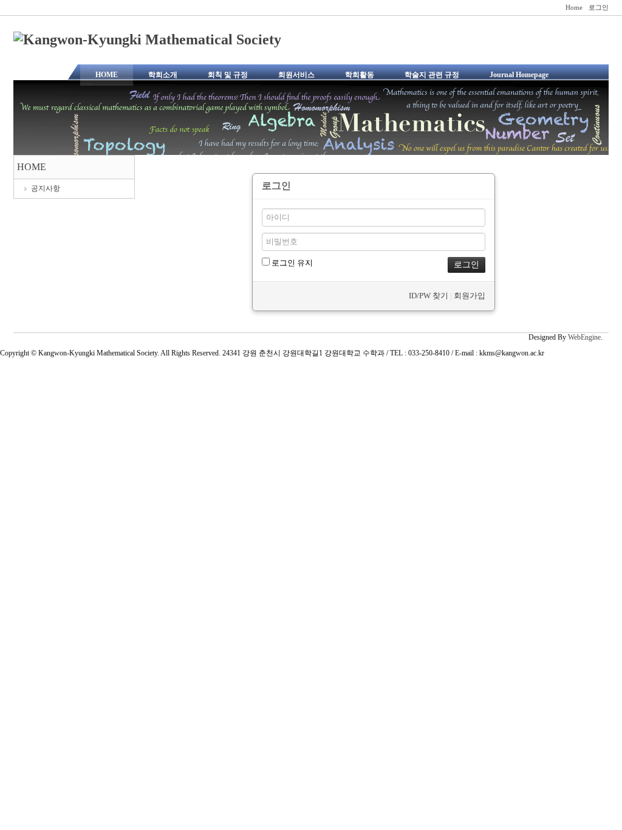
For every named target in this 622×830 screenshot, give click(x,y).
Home (574, 7)
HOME (106, 74)
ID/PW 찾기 (428, 295)
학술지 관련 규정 (432, 74)
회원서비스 (296, 74)
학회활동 (359, 74)
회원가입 (469, 295)
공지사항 (45, 188)
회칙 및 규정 (228, 74)
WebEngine (584, 337)
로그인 (599, 7)
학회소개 (162, 74)
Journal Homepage (519, 74)
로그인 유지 (291, 262)
